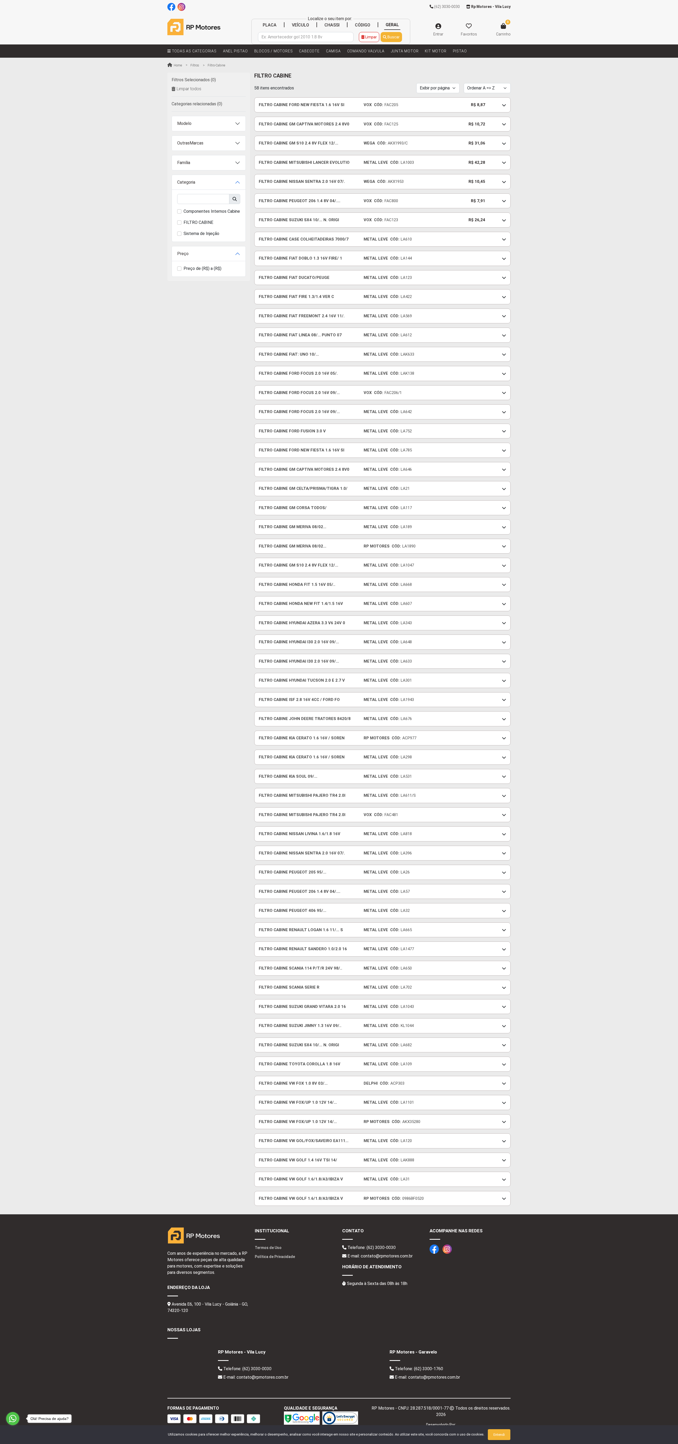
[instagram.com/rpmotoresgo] (181, 6)
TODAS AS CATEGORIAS (194, 51)
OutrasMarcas (190, 143)
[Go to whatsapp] (12, 1418)
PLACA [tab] (269, 25)
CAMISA (333, 51)
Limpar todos (189, 88)
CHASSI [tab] (332, 25)
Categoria (186, 182)
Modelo (184, 123)
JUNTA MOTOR (405, 51)
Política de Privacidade (275, 1257)
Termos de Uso (268, 1248)
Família (183, 162)
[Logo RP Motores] (193, 26)
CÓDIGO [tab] (362, 25)
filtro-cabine (216, 65)
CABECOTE (309, 51)
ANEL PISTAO (235, 51)
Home (177, 65)
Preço (183, 253)
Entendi (499, 1435)
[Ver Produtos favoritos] (468, 26)
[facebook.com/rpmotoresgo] (171, 6)
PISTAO (460, 51)
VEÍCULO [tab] (300, 25)
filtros (194, 65)
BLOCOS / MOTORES (273, 51)
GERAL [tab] (392, 24)
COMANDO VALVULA (366, 51)
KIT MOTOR (435, 51)
